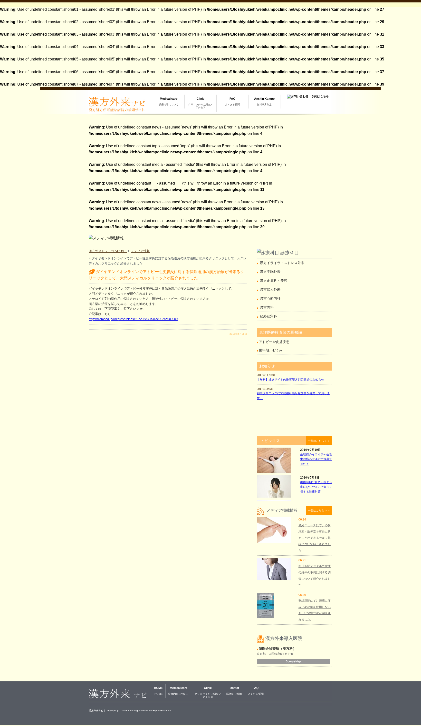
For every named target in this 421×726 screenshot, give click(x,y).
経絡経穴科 (268, 316)
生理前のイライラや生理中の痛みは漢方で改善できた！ (316, 459)
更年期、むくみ (271, 350)
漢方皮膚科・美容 (273, 281)
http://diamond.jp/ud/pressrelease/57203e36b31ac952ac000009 (133, 319)
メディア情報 (140, 251)
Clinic (200, 103)
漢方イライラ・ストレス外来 (282, 263)
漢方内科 (267, 307)
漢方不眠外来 (270, 272)
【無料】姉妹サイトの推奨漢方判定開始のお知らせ (290, 379)
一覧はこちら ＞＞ (319, 440)
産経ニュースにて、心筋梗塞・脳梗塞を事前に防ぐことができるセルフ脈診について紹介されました (314, 538)
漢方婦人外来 (270, 289)
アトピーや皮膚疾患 (274, 342)
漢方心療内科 (270, 298)
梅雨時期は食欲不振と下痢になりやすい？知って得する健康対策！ (316, 487)
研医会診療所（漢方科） (277, 648)
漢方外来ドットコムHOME (108, 251)
